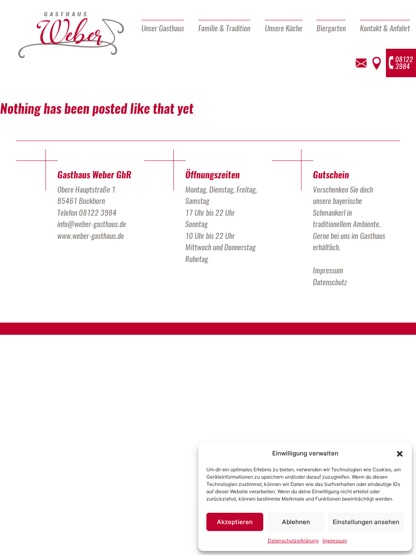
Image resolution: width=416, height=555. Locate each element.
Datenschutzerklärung (293, 541)
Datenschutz (330, 282)
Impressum (335, 541)
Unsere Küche (283, 28)
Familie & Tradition (224, 28)
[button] (400, 453)
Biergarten (331, 28)
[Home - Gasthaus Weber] (71, 35)
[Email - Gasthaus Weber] (361, 63)
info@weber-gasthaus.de (91, 224)
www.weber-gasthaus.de (90, 235)
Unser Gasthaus (162, 28)
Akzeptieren (235, 522)
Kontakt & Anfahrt (385, 28)
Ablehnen (296, 522)
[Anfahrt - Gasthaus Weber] (376, 63)
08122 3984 (98, 212)
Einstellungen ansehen (366, 522)
